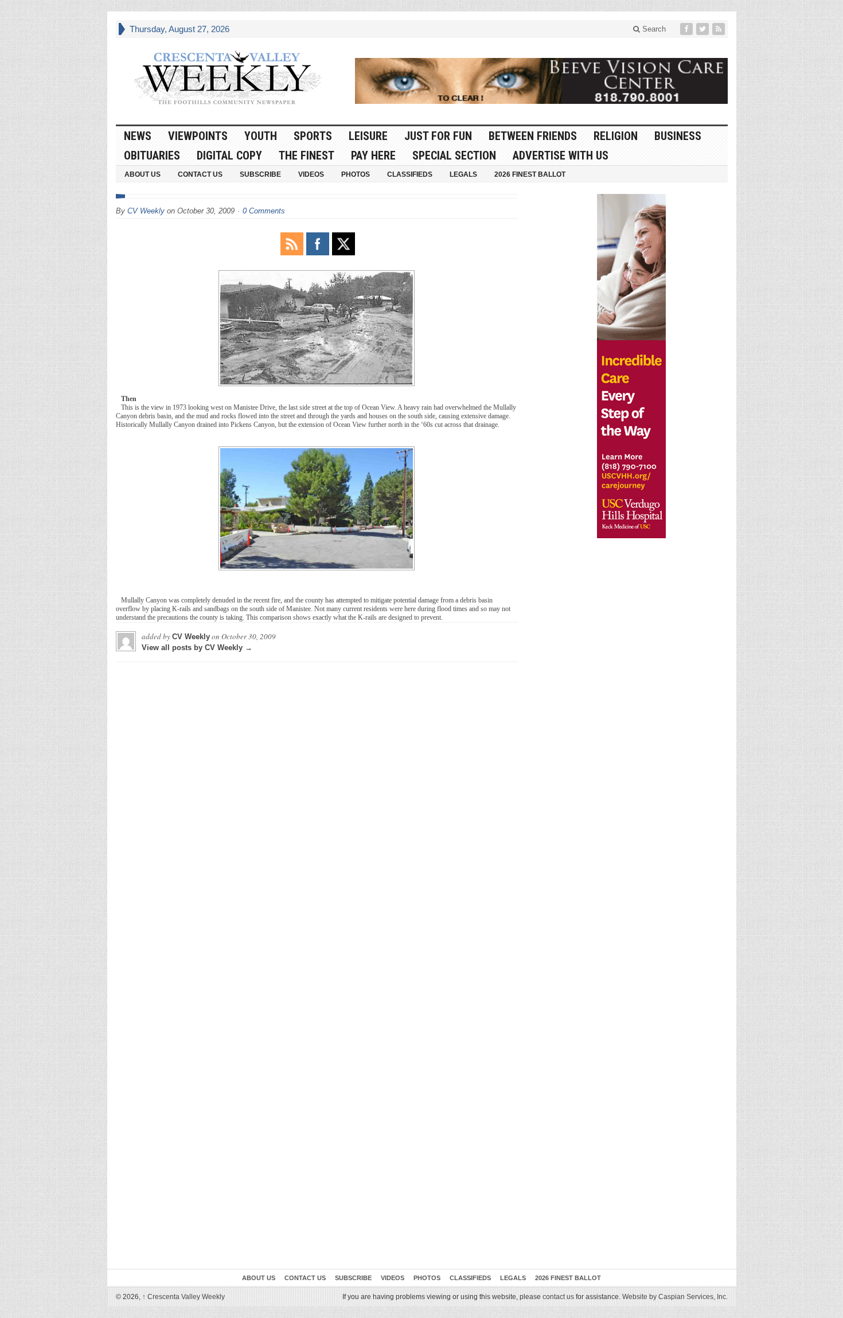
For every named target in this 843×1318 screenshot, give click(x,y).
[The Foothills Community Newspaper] (227, 78)
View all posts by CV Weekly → (197, 647)
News (137, 136)
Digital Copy (229, 155)
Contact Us (200, 174)
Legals (463, 174)
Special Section (454, 155)
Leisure (368, 136)
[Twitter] (704, 29)
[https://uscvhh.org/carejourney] (631, 366)
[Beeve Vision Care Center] (541, 81)
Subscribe (260, 174)
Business (677, 136)
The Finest (306, 155)
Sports (313, 136)
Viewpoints (198, 136)
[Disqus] (317, 814)
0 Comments (264, 211)
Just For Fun (438, 136)
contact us (558, 1297)
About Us (142, 174)
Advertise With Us (560, 155)
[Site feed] (720, 29)
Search (653, 29)
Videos (311, 174)
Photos (355, 174)
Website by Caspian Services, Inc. (675, 1297)
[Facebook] (688, 29)
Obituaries (152, 155)
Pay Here (373, 155)
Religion (616, 136)
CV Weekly (146, 211)
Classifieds (409, 174)
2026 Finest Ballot (529, 174)
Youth (260, 136)
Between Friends (533, 136)
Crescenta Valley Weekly (183, 1297)
